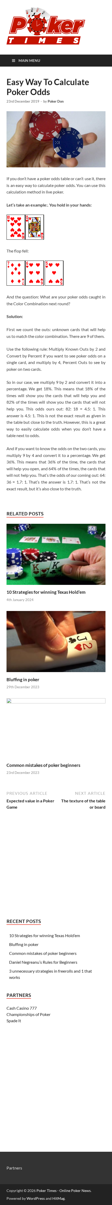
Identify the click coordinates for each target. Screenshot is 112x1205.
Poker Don (56, 101)
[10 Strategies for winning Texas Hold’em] (56, 586)
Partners (14, 1167)
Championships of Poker (29, 1014)
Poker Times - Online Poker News (63, 1190)
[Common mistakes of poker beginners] (56, 701)
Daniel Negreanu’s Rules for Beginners (43, 962)
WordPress (36, 1198)
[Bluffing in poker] (56, 673)
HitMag (58, 1198)
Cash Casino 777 (22, 1008)
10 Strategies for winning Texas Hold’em (46, 592)
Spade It (14, 1020)
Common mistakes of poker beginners (43, 765)
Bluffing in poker (23, 679)
